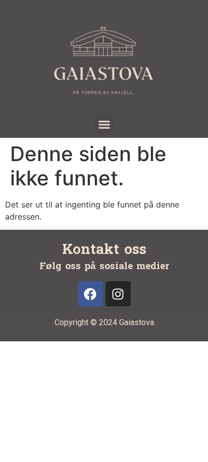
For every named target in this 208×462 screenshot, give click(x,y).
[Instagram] (118, 293)
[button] (104, 124)
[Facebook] (90, 293)
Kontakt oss (104, 249)
